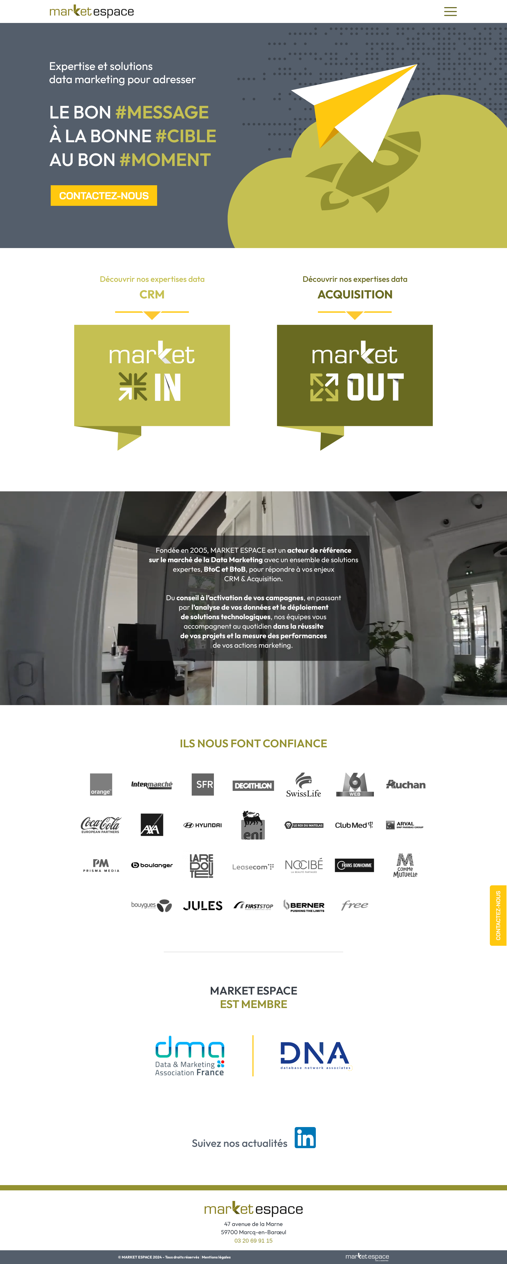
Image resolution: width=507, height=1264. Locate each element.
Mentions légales (216, 1257)
